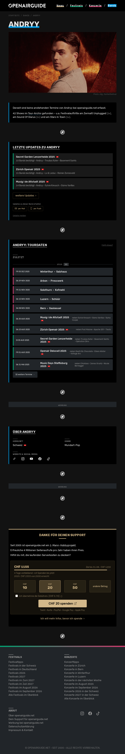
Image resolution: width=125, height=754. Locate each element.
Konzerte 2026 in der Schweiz (81, 691)
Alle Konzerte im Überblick (79, 698)
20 (50, 586)
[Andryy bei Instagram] (21, 458)
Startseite (14, 15)
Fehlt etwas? (107, 245)
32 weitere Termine (24, 374)
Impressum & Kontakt (21, 730)
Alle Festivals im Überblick (23, 694)
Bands (26, 15)
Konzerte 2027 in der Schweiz (81, 694)
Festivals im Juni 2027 (21, 680)
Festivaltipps (16, 662)
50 (75, 586)
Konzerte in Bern (73, 669)
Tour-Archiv (34, 113)
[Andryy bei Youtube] (30, 458)
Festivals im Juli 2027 (21, 683)
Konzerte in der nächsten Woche (82, 680)
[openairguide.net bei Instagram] (82, 713)
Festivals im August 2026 (23, 687)
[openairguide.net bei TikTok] (98, 713)
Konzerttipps (71, 662)
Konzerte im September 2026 (81, 687)
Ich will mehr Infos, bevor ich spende (61, 618)
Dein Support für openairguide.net (28, 719)
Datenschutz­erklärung (21, 726)
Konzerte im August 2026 (79, 683)
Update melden (19, 216)
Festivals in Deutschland (23, 669)
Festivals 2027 (17, 676)
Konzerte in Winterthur (77, 673)
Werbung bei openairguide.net (26, 722)
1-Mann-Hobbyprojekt (63, 545)
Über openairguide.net (21, 715)
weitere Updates (24, 195)
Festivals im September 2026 (25, 691)
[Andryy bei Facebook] (38, 458)
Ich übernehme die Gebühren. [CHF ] (39, 596)
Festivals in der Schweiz (22, 665)
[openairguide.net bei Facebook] (90, 713)
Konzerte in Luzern (75, 676)
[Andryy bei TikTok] (47, 458)
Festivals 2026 (17, 673)
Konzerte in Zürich (74, 665)
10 (25, 586)
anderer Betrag (100, 586)
